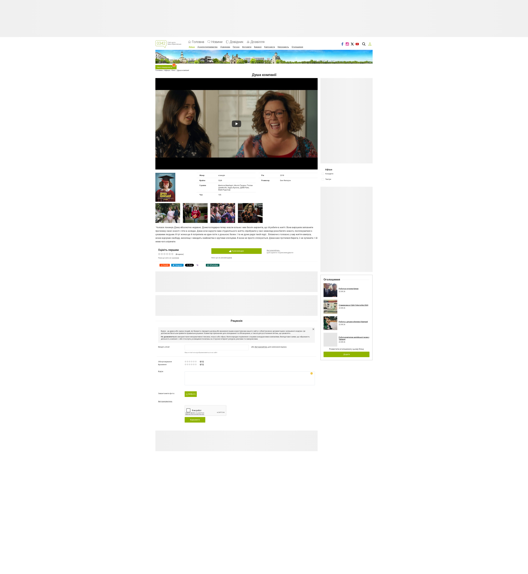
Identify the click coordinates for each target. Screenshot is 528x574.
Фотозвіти (246, 47)
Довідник (236, 42)
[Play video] (236, 123)
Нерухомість (283, 47)
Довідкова (225, 47)
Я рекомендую (237, 251)
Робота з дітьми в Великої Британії (353, 322)
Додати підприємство (207, 47)
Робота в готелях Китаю (348, 289)
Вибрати (192, 394)
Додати (346, 354)
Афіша (192, 47)
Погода (236, 47)
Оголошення (297, 47)
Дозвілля (258, 42)
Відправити (195, 420)
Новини (216, 42)
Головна (198, 42)
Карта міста (269, 47)
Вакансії (258, 47)
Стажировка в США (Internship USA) (353, 305)
